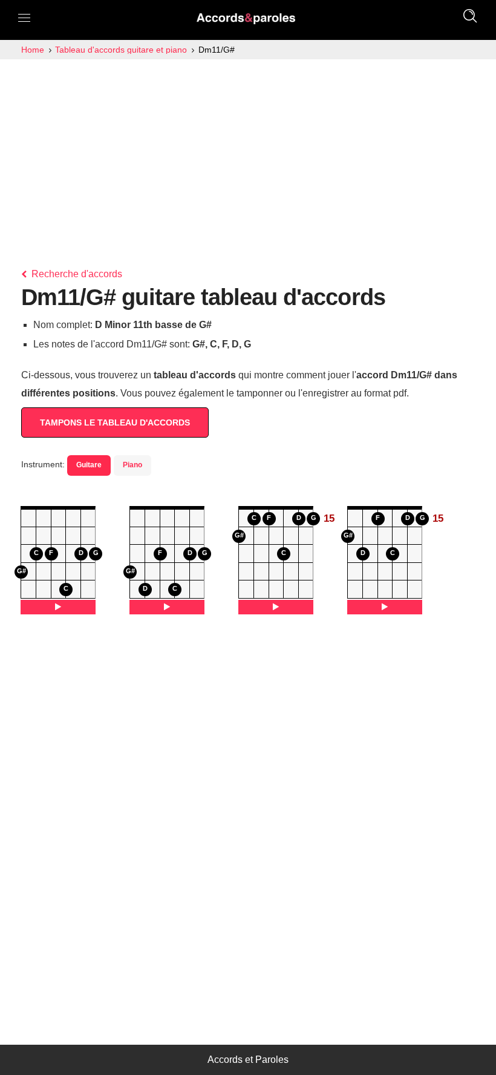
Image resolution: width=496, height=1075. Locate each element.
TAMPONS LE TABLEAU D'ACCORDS (115, 422)
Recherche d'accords (75, 274)
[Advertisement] (248, 150)
